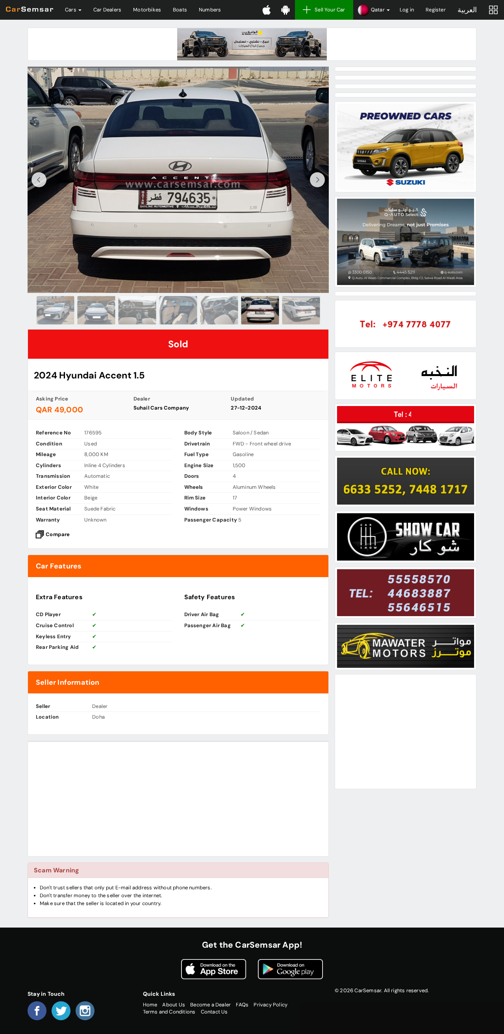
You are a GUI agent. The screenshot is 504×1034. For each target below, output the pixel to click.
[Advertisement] (178, 799)
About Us (173, 1004)
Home (150, 1004)
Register (436, 9)
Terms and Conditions (169, 1011)
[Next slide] (317, 179)
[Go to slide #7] (301, 310)
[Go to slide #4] (178, 310)
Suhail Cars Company (161, 407)
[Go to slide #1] (55, 310)
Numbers (210, 9)
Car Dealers (107, 9)
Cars (71, 9)
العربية (467, 10)
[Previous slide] (39, 179)
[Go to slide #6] (260, 310)
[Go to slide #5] (219, 310)
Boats (180, 9)
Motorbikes (147, 9)
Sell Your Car (330, 9)
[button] (373, 10)
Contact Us (214, 1011)
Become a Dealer (210, 1004)
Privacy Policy (270, 1004)
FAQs (242, 1004)
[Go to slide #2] (96, 310)
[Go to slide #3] (137, 310)
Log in (407, 9)
